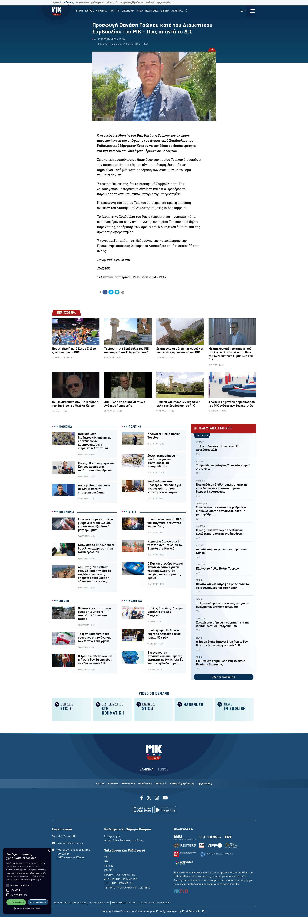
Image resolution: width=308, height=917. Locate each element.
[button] (8, 885)
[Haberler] (194, 709)
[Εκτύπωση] (122, 292)
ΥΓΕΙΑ (132, 512)
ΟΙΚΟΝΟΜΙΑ (66, 512)
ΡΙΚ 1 (107, 857)
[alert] (27, 881)
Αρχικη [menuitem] (79, 10)
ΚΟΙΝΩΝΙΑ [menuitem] (101, 10)
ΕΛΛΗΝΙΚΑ (147, 769)
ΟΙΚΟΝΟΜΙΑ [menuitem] (128, 10)
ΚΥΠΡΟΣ (200, 442)
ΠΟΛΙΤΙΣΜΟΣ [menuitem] (152, 10)
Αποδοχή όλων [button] (16, 902)
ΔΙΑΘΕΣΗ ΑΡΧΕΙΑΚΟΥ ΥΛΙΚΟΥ (124, 903)
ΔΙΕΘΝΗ (64, 601)
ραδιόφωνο (97, 2)
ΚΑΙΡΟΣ (199, 462)
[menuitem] (186, 11)
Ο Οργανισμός (112, 836)
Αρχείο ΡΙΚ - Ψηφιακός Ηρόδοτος (123, 840)
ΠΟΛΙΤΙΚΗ (135, 426)
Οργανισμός (205, 784)
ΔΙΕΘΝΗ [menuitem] (165, 10)
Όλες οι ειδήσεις (223, 677)
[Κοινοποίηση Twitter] (110, 292)
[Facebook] (142, 798)
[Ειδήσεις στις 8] (71, 709)
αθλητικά (112, 2)
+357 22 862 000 (66, 836)
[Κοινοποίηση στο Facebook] (105, 292)
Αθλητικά (160, 784)
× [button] (48, 851)
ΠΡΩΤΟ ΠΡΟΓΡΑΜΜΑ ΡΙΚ (119, 875)
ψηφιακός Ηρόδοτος (131, 2)
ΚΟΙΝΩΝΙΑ (65, 426)
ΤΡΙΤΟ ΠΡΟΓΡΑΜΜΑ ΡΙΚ (118, 883)
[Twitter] (149, 798)
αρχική (57, 2)
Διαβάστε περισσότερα (31, 879)
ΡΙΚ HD (108, 866)
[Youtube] (165, 798)
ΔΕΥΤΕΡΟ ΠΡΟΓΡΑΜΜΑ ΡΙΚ (120, 879)
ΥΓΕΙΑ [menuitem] (140, 10)
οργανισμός (164, 2)
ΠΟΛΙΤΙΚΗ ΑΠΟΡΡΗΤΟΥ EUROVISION (155, 903)
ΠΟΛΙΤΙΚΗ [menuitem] (114, 10)
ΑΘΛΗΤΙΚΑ (135, 601)
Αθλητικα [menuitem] (177, 10)
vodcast (150, 2)
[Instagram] (157, 798)
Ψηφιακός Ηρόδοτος (182, 784)
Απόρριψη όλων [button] (38, 902)
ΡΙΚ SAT (109, 870)
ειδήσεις (69, 2)
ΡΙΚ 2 (107, 861)
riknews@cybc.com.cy (70, 843)
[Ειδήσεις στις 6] (153, 709)
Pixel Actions (189, 911)
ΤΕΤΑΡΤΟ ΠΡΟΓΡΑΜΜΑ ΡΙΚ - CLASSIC (127, 888)
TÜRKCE (163, 769)
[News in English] (234, 709)
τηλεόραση (82, 2)
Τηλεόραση (128, 784)
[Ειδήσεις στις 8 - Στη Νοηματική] (112, 709)
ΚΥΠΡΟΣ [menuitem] (89, 10)
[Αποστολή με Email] (117, 292)
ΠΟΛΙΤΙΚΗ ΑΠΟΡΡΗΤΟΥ (99, 903)
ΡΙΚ (212, 49)
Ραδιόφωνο (145, 784)
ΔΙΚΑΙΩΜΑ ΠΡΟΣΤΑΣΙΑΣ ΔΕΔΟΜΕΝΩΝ (70, 903)
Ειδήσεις (113, 784)
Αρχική (100, 784)
